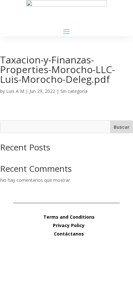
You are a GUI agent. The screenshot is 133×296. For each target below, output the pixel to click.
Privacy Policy (69, 225)
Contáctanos (69, 234)
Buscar (121, 127)
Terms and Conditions (69, 217)
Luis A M (15, 91)
